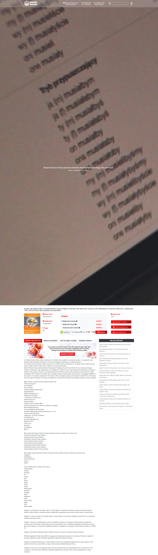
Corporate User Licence (70, 328)
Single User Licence (69, 321)
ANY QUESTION (120, 332)
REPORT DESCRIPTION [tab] (33, 341)
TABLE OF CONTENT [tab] (50, 341)
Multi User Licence (69, 324)
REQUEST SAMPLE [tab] (85, 341)
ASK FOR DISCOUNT (121, 327)
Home (70, 170)
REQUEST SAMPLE (120, 322)
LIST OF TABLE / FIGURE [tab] (68, 341)
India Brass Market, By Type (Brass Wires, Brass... (114, 403)
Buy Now (102, 332)
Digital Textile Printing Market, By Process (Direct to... (116, 368)
